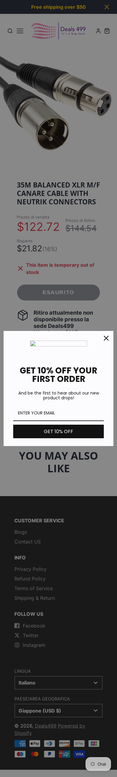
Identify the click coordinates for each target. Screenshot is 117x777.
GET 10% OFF (58, 431)
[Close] (106, 338)
